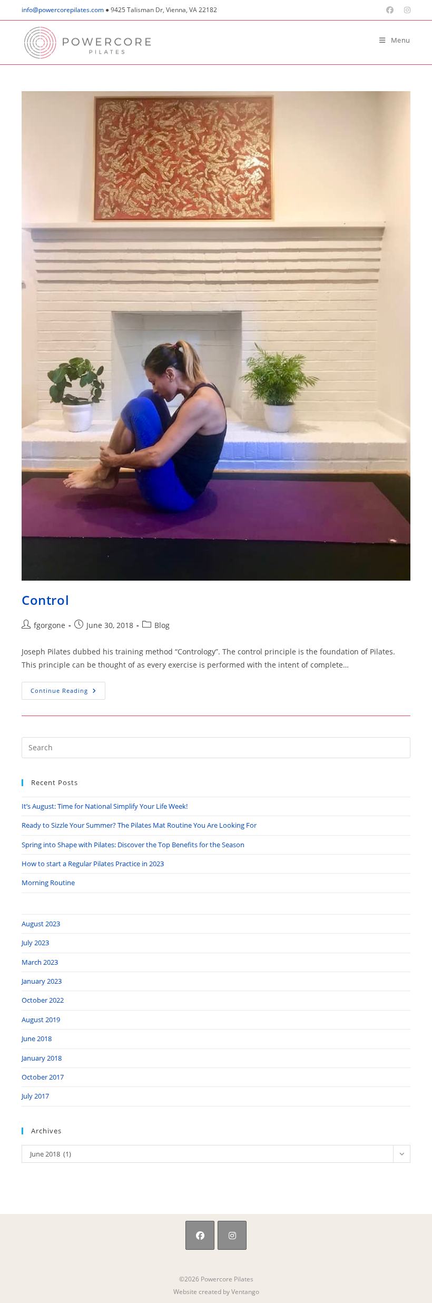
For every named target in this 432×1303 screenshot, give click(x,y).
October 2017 (43, 1077)
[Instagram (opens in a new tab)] (404, 10)
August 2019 (41, 1019)
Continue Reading (68, 690)
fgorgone (49, 625)
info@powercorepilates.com (63, 9)
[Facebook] (199, 1235)
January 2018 (42, 1058)
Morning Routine (48, 882)
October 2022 (43, 1000)
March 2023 (40, 962)
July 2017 (35, 1096)
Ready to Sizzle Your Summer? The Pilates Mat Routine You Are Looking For (139, 825)
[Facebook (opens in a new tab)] (390, 10)
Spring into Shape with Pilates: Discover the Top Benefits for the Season (133, 844)
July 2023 (35, 942)
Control (45, 600)
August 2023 (41, 923)
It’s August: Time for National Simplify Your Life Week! (105, 806)
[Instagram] (232, 1235)
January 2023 (42, 981)
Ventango (245, 1291)
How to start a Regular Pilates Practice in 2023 (93, 863)
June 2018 (37, 1038)
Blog (162, 625)
